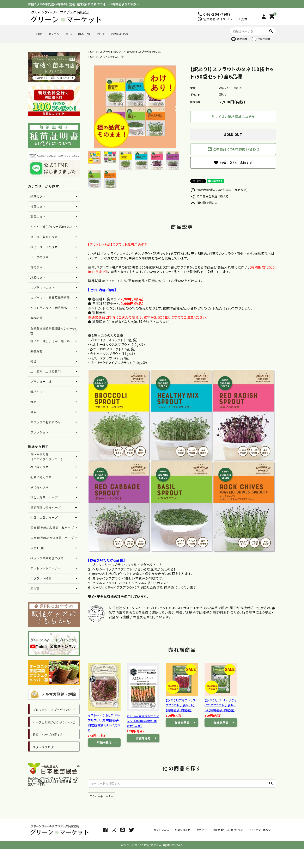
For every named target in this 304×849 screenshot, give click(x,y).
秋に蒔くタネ (39, 487)
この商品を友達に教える (209, 196)
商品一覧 (84, 34)
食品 (33, 402)
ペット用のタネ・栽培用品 (48, 307)
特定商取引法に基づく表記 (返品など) (219, 190)
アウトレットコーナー (113, 57)
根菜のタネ (38, 206)
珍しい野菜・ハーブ (44, 497)
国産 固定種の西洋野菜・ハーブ (52, 538)
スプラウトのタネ (110, 52)
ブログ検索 (264, 39)
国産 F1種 (37, 548)
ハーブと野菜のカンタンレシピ (54, 722)
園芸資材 (36, 351)
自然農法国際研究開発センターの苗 (53, 331)
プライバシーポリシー (261, 829)
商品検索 (242, 39)
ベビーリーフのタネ (44, 247)
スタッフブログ (43, 747)
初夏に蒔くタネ (41, 477)
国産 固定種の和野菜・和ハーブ (52, 527)
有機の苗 (36, 318)
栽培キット (38, 391)
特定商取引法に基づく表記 (228, 829)
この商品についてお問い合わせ (233, 149)
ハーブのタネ (39, 257)
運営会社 (201, 829)
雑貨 (33, 361)
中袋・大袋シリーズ (44, 517)
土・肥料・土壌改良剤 (45, 371)
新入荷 (34, 588)
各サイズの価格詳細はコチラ (233, 116)
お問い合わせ (120, 34)
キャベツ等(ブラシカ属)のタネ (51, 226)
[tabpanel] (135, 106)
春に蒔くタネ (39, 467)
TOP (39, 34)
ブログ (100, 34)
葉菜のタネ (38, 216)
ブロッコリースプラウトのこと (54, 710)
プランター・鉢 (41, 381)
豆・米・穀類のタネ (44, 237)
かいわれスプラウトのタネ (143, 52)
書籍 (33, 412)
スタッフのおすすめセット (48, 422)
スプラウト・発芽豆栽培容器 (50, 297)
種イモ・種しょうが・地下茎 (50, 341)
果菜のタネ (38, 196)
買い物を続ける (204, 203)
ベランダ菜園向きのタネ (47, 558)
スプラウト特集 (41, 578)
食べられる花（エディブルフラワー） (47, 457)
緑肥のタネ (38, 277)
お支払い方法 (161, 829)
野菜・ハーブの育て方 (48, 734)
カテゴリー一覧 (58, 34)
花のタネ (36, 267)
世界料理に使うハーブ (45, 507)
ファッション (39, 432)
